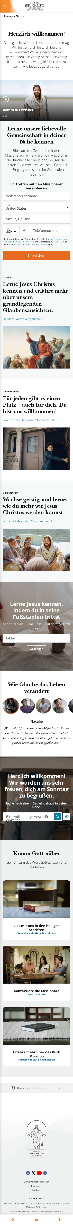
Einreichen (36, 255)
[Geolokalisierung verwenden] (66, 816)
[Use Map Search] (57, 816)
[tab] (11, 706)
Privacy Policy (20, 244)
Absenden (36, 649)
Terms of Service (40, 244)
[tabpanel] (36, 732)
